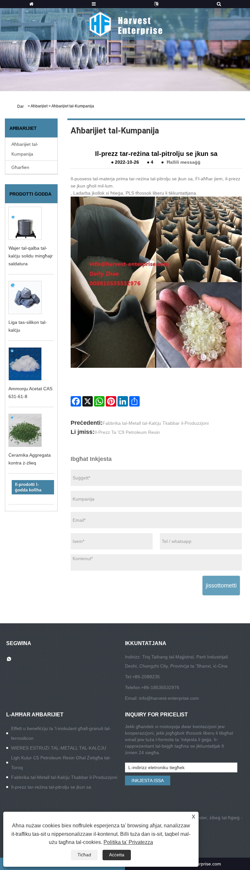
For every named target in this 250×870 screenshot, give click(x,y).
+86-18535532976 (160, 687)
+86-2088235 (146, 676)
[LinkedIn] (123, 401)
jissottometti (221, 585)
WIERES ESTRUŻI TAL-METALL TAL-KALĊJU (58, 748)
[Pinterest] (111, 401)
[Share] (134, 401)
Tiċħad (84, 854)
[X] (87, 401)
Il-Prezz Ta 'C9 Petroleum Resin (127, 432)
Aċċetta (116, 854)
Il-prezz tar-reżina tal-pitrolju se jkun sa (51, 787)
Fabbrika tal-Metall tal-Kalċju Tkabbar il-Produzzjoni (156, 423)
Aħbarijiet (39, 106)
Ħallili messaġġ (184, 162)
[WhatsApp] (99, 401)
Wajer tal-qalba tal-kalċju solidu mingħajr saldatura (30, 255)
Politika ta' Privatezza (128, 842)
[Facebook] (76, 401)
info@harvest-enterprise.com (169, 698)
